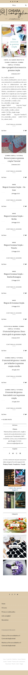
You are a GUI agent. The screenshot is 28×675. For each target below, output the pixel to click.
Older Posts (7, 419)
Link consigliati (6, 616)
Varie (14, 184)
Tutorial (17, 64)
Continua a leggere (14, 124)
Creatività (9, 659)
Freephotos (16, 464)
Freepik (23, 464)
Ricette (14, 663)
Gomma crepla (10, 155)
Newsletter (5, 620)
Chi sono (4, 608)
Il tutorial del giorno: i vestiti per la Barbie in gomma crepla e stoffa (14, 363)
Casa (4, 659)
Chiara (4, 130)
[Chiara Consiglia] (14, 14)
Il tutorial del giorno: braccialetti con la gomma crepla (14, 395)
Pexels (10, 464)
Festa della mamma (11, 326)
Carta (6, 60)
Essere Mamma (21, 659)
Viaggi (21, 663)
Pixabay (5, 464)
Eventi (5, 661)
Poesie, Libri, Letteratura (18, 661)
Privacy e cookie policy (8, 612)
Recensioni (8, 663)
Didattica (14, 659)
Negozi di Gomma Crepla (14, 303)
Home (3, 603)
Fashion (9, 661)
